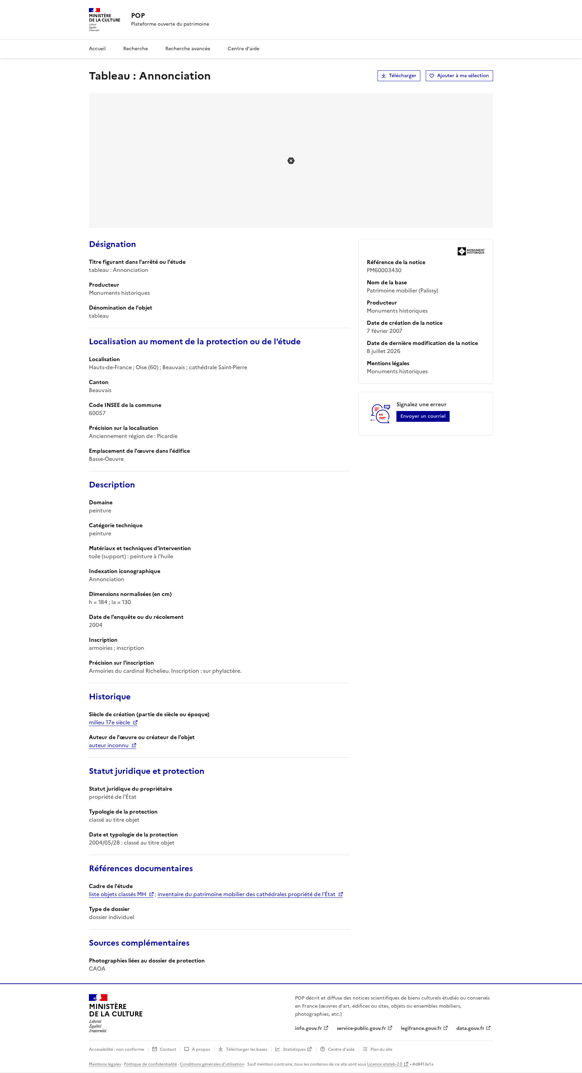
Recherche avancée (187, 48)
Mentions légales (105, 1064)
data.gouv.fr (470, 1028)
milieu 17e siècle (109, 722)
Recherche (135, 48)
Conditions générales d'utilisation (212, 1064)
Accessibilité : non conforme (116, 1049)
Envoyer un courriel (423, 416)
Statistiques (294, 1049)
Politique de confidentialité (150, 1064)
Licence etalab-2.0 (384, 1064)
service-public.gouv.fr (361, 1028)
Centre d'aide (243, 48)
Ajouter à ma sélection (463, 75)
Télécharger (402, 75)
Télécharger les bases (246, 1049)
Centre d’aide (341, 1049)
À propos (201, 1049)
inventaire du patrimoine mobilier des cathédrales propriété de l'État (246, 894)
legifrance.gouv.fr (421, 1028)
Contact (168, 1049)
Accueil (97, 48)
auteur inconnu (109, 745)
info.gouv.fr (308, 1028)
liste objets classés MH (117, 894)
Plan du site (381, 1049)
